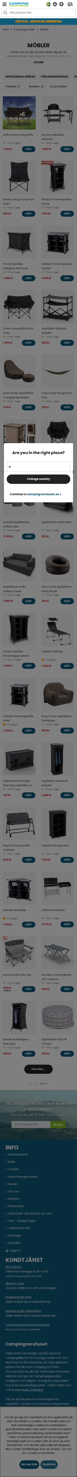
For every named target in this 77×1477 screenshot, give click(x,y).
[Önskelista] (60, 4)
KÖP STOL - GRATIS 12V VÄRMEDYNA (38, 21)
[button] (54, 4)
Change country (38, 479)
